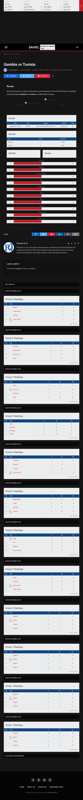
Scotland (16, 393)
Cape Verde (16, 585)
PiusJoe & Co (14, 70)
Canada (15, 346)
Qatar (14, 358)
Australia (12, 427)
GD (61, 343)
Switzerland (16, 350)
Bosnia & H (16, 354)
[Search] (77, 47)
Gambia (10, 142)
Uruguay (15, 581)
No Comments (57, 70)
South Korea (17, 311)
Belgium (15, 546)
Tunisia (10, 145)
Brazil (14, 385)
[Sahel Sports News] (41, 47)
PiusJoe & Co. (53, 792)
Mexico (15, 307)
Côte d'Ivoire (17, 472)
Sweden (15, 507)
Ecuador (15, 464)
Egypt (15, 538)
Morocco (16, 389)
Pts (73, 343)
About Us (31, 787)
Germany (15, 460)
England (15, 616)
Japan (15, 503)
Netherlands (17, 499)
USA (11, 424)
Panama (15, 628)
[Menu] (6, 47)
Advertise (42, 787)
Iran (14, 542)
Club (10, 304)
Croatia (15, 624)
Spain (15, 577)
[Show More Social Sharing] (53, 76)
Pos (6, 304)
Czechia (15, 315)
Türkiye (12, 434)
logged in (18, 268)
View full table (73, 324)
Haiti (14, 397)
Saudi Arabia (17, 589)
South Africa (17, 319)
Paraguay (12, 430)
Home (5, 54)
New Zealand (17, 550)
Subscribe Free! (56, 787)
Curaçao (15, 468)
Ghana (15, 620)
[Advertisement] (41, 27)
